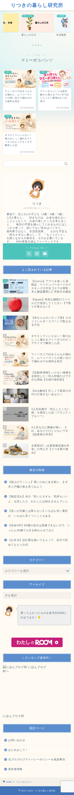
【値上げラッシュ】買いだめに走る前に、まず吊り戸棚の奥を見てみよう (38, 484)
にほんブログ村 (13, 716)
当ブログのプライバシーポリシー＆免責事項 (36, 759)
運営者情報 (15, 769)
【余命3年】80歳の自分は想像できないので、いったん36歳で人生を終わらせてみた (39, 528)
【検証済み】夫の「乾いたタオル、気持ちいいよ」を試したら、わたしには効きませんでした (38, 499)
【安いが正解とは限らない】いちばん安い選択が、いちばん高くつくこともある (38, 513)
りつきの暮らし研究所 (37, 5)
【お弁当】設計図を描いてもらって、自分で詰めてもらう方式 (38, 542)
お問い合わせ (16, 740)
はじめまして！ (18, 750)
